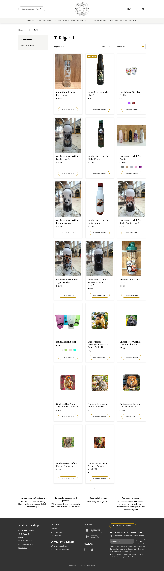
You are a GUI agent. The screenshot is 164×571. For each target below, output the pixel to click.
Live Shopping (56, 535)
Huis (28, 30)
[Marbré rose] (136, 167)
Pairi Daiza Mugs (27, 45)
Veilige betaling (56, 532)
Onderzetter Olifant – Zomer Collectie (67, 465)
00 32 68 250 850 (25, 541)
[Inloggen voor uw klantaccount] (136, 8)
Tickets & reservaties (124, 525)
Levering (54, 529)
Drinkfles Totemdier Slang (99, 93)
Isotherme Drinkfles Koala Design (67, 157)
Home (20, 30)
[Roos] (70, 350)
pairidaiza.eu (22, 548)
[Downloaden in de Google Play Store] (93, 536)
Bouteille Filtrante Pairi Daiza (65, 93)
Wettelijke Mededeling (59, 546)
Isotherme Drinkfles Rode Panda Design (130, 221)
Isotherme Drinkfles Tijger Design (67, 281)
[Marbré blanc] (131, 167)
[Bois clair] (127, 167)
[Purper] (129, 103)
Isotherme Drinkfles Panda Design (67, 221)
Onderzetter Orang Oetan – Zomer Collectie (98, 466)
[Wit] (61, 350)
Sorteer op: (106, 46)
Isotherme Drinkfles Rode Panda (99, 221)
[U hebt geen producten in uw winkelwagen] (143, 8)
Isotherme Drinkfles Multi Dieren (99, 157)
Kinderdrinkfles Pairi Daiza (130, 281)
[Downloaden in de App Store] (93, 530)
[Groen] (65, 350)
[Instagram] (91, 549)
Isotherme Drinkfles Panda (130, 157)
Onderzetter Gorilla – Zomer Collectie (130, 343)
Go (141, 541)
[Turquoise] (74, 350)
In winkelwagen (68, 109)
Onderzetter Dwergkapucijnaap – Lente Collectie (99, 344)
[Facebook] (84, 549)
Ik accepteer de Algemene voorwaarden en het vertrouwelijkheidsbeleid (127, 556)
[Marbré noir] (122, 167)
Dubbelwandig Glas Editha (129, 93)
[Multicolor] (133, 103)
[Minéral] (140, 167)
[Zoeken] (42, 8)
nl (128, 9)
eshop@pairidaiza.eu (25, 544)
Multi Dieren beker (66, 341)
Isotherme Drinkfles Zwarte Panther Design (99, 282)
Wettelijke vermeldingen (60, 549)
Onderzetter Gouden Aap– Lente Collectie (67, 405)
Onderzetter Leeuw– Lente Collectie (130, 405)
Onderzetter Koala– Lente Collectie (98, 405)
